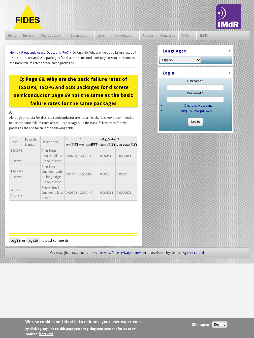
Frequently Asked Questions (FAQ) (45, 52)
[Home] (27, 28)
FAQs (183, 36)
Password (195, 93)
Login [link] (169, 73)
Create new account (198, 105)
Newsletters (122, 36)
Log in (15, 240)
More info (46, 334)
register (33, 240)
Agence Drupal (193, 253)
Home (12, 35)
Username (195, 81)
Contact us (167, 35)
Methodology (48, 36)
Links (99, 36)
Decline (219, 324)
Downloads (77, 36)
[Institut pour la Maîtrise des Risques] (228, 28)
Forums (148, 35)
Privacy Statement (133, 253)
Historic (28, 35)
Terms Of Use (109, 253)
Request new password (198, 111)
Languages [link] (174, 51)
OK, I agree (200, 324)
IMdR (204, 35)
